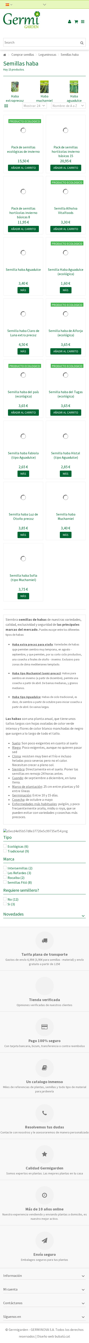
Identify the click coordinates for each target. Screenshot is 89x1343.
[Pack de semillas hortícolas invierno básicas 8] (23, 191)
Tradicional (18, 851)
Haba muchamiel (44, 98)
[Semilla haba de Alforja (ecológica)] (65, 313)
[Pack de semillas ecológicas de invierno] (23, 130)
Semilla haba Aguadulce (23, 269)
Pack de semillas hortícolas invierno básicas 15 (66, 151)
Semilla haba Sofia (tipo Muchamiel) (23, 577)
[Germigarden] (30, 22)
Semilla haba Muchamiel (65, 516)
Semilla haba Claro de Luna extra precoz (23, 332)
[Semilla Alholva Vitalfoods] (65, 191)
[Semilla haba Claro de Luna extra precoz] (23, 313)
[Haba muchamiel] (44, 86)
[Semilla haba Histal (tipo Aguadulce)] (65, 436)
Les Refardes (19, 873)
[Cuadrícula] (6, 106)
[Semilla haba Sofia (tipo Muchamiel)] (23, 558)
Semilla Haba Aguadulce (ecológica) (65, 271)
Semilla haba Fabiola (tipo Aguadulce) (23, 455)
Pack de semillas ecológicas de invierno (23, 149)
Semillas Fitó (20, 882)
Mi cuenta (10, 1289)
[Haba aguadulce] (74, 86)
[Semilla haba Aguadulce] (23, 252)
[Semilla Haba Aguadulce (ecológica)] (65, 252)
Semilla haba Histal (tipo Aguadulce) (65, 455)
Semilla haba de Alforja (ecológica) (66, 332)
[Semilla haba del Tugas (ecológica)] (65, 375)
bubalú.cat (62, 1336)
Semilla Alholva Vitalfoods (65, 210)
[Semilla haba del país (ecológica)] (23, 375)
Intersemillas (20, 868)
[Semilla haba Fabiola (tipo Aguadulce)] (23, 436)
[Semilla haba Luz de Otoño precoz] (23, 497)
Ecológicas (18, 846)
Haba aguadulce (74, 98)
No (13, 899)
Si (11, 904)
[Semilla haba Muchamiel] (65, 497)
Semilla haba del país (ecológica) (23, 394)
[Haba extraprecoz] (14, 86)
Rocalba (16, 877)
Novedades (13, 914)
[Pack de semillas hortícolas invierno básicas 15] (65, 130)
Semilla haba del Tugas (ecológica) (66, 394)
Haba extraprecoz (15, 98)
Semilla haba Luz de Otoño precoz (23, 516)
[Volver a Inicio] (4, 55)
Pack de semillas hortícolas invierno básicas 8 (23, 212)
